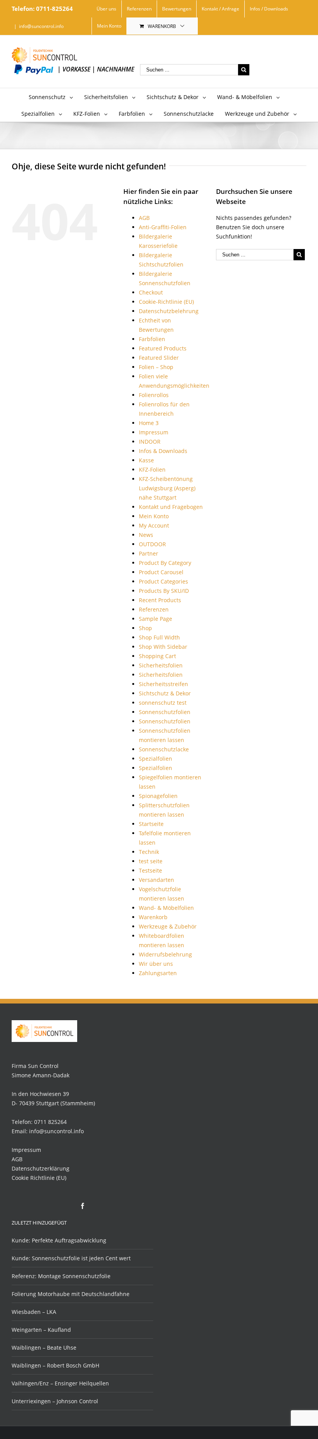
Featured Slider (159, 357)
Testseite (150, 870)
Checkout (151, 292)
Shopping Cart (157, 656)
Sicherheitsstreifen (163, 684)
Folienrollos (154, 395)
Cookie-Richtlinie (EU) (166, 301)
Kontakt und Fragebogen (171, 506)
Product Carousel (161, 572)
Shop (145, 628)
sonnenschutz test (163, 702)
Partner (148, 553)
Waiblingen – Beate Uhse (44, 1347)
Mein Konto (154, 516)
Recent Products (160, 600)
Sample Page (155, 618)
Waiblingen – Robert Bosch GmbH (55, 1365)
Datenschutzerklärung (40, 1168)
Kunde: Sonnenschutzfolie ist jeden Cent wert (71, 1258)
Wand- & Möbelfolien (166, 907)
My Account (154, 525)
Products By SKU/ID (164, 590)
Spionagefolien (158, 796)
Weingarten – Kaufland (41, 1329)
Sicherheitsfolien (161, 665)
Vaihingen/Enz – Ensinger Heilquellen (60, 1383)
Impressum (153, 432)
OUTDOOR (152, 544)
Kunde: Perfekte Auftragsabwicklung (59, 1240)
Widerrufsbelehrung (165, 954)
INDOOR (150, 441)
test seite (150, 861)
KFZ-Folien (152, 469)
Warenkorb (162, 26)
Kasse (146, 460)
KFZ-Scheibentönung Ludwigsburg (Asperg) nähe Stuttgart (167, 488)
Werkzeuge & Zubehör (168, 926)
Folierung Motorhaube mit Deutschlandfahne (71, 1294)
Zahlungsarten (158, 973)
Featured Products (163, 348)
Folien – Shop (156, 367)
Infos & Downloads (163, 451)
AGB (144, 217)
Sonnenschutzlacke (164, 749)
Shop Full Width (159, 637)
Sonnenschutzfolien (164, 712)
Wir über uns (156, 963)
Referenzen (154, 609)
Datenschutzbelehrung (169, 311)
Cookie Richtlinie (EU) (39, 1177)
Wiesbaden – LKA (34, 1311)
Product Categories (163, 581)
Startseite (151, 824)
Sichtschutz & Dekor (165, 693)
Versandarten (156, 879)
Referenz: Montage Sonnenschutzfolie (61, 1276)
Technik (149, 851)
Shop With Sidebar (163, 646)
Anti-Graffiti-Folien (163, 227)
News (146, 534)
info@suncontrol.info (41, 26)
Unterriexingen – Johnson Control (55, 1401)
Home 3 (149, 423)
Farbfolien (152, 339)
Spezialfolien (155, 758)
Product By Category (165, 562)
